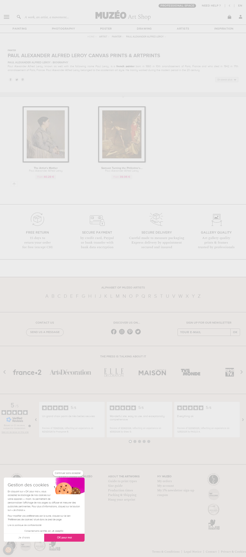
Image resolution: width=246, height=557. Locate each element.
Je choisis (24, 537)
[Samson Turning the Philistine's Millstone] (121, 161)
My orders (164, 481)
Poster (106, 29)
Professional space (177, 6)
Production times (120, 490)
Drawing (144, 29)
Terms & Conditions (166, 551)
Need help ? (211, 6)
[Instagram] (123, 334)
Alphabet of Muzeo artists (123, 288)
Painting (19, 29)
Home (91, 37)
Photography (63, 29)
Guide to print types (122, 481)
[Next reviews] (243, 419)
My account (165, 485)
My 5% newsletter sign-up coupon (175, 492)
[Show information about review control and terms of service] (29, 425)
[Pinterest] (131, 334)
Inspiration (224, 29)
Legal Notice (193, 551)
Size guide (115, 485)
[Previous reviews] (36, 419)
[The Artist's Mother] (46, 161)
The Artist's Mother (46, 169)
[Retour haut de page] (14, 184)
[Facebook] (115, 334)
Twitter (16, 79)
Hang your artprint (121, 499)
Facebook (10, 79)
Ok (235, 332)
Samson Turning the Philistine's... (122, 169)
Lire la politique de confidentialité (25, 525)
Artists (183, 29)
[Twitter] (139, 334)
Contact (211, 551)
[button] (8, 550)
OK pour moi (64, 537)
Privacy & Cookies (233, 551)
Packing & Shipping (122, 495)
